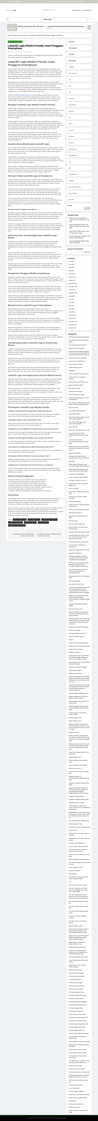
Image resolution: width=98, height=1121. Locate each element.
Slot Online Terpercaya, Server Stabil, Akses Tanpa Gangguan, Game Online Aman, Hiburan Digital (78, 890)
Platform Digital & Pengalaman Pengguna (79, 859)
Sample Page (47, 19)
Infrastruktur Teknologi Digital (76, 474)
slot (70, 79)
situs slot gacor (73, 73)
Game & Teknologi (73, 407)
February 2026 (72, 277)
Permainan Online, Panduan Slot (77, 843)
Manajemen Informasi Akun (76, 609)
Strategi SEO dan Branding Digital (77, 947)
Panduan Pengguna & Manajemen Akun (79, 693)
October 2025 (72, 289)
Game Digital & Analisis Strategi (77, 411)
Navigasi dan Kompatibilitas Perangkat (79, 627)
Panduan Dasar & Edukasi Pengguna (78, 667)
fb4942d (11, 51)
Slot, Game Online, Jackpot (76, 926)
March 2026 (72, 274)
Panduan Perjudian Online (75, 717)
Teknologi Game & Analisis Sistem (77, 1049)
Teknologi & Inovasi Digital (75, 982)
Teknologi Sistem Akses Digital (77, 1069)
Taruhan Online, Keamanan (75, 970)
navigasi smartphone (30, 522)
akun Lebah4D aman (34, 519)
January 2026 (72, 280)
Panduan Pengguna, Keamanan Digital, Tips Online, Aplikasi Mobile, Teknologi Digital (79, 708)
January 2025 (72, 318)
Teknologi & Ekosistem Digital (76, 976)
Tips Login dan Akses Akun (76, 1085)
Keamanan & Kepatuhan (75, 501)
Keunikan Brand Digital (74, 581)
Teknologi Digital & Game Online (77, 1027)
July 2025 (71, 299)
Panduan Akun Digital (74, 652)
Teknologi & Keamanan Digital (76, 986)
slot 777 (71, 124)
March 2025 (72, 312)
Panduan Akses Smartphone (15, 41)
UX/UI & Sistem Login (74, 1107)
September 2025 (73, 293)
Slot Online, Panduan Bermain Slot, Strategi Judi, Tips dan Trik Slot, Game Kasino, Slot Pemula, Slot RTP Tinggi (78, 896)
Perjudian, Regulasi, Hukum (76, 824)
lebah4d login (25, 95)
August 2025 (72, 296)
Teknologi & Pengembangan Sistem (78, 1005)
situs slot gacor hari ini (75, 187)
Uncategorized (72, 1101)
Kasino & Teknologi (74, 488)
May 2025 (71, 305)
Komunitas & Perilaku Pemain (76, 584)
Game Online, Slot (73, 427)
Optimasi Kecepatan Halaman (76, 636)
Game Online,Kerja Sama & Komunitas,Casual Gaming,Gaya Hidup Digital (78, 441)
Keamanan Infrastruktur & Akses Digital (79, 542)
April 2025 (71, 309)
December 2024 (73, 321)
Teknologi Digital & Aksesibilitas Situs (78, 1024)
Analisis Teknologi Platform (76, 364)
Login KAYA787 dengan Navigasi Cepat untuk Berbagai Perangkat (36, 26)
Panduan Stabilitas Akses (75, 757)
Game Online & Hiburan (75, 414)
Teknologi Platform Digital (75, 1065)
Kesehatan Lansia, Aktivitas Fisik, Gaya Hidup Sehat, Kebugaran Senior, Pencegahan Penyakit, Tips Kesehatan (79, 564)
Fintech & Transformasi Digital (76, 394)
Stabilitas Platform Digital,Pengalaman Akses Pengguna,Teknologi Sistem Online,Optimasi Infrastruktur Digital (78, 930)
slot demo (71, 136)
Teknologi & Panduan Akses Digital (78, 995)
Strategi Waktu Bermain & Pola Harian (78, 957)
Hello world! (87, 252)
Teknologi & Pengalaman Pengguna (78, 1001)
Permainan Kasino (73, 830)
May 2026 (71, 267)
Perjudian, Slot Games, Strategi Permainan (79, 827)
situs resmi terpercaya (74, 870)
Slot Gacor (71, 98)
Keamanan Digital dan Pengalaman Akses (79, 532)
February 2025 (72, 315)
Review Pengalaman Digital (76, 867)
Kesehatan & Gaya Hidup (75, 553)
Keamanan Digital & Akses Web (77, 524)
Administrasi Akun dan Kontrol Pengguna (79, 337)
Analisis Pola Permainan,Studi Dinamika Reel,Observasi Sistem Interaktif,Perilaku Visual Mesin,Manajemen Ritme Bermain (79, 353)
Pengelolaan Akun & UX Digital (76, 802)
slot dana (71, 142)
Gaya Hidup (72, 461)
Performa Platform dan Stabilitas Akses (79, 820)
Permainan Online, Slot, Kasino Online (78, 846)
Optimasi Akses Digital (74, 630)
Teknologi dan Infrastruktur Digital (77, 1020)
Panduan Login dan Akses (75, 673)
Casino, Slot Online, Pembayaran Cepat (79, 374)
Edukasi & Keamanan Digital (76, 385)
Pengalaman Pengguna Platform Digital (79, 799)
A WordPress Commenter (75, 252)
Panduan (71, 639)
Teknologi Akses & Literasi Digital (77, 1014)
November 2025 (73, 286)
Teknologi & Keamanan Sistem (76, 992)
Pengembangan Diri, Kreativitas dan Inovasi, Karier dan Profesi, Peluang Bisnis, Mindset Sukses (79, 807)
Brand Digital (72, 370)
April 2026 (71, 270)
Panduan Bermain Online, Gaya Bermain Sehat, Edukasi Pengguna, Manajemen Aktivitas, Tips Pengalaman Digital (79, 657)
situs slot (71, 130)
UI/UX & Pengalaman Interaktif (76, 1091)
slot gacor (71, 67)
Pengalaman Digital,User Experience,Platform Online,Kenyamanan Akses (79, 778)
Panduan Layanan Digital (75, 670)
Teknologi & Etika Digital (75, 979)
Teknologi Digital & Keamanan (76, 1030)
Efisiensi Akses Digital (74, 388)
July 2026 (71, 261)
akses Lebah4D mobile (20, 519)
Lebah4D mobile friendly (15, 522)
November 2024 (73, 324)
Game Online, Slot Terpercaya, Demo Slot (79, 430)
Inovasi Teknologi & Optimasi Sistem (78, 477)
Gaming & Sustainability (75, 453)
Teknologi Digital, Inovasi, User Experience (79, 1041)
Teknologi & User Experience (76, 1011)
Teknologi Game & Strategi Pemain (78, 1052)
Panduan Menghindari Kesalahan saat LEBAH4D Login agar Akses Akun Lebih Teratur (79, 226)
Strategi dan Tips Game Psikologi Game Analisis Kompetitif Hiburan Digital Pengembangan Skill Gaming (79, 937)
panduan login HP (43, 522)
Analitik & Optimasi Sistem (75, 367)
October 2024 (72, 328)
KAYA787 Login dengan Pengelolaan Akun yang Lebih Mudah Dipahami (77, 26)
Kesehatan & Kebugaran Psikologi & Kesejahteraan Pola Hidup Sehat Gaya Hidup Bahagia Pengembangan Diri (78, 558)
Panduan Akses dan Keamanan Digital (78, 643)
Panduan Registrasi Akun (75, 721)
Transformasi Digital (74, 1088)
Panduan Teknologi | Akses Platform (78, 765)
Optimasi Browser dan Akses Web (77, 633)
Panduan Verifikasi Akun (75, 768)
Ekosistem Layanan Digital (75, 391)
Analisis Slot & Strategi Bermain (77, 361)
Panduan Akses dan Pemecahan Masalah (79, 646)
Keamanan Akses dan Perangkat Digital (79, 509)
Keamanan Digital (73, 521)
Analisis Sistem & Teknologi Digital (78, 358)
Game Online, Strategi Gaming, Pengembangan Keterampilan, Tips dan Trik (79, 435)
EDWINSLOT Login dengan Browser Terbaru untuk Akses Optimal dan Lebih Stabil (62, 1)
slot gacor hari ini (73, 174)
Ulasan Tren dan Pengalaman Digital (78, 1097)
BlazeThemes (62, 1118)
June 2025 (71, 302)
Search (70, 205)
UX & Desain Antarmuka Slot (76, 1104)
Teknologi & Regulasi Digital (76, 1008)
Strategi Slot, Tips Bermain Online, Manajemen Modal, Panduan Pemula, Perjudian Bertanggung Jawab (78, 952)
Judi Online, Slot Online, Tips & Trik (78, 480)
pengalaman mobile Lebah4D (17, 525)
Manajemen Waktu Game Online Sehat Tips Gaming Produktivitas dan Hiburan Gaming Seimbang (79, 613)
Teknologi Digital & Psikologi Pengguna (79, 1033)
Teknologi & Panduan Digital (76, 998)
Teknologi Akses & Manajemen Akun (78, 1017)
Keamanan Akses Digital (75, 512)
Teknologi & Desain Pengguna (76, 973)
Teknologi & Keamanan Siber (76, 989)
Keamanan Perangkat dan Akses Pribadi (79, 550)
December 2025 (73, 283)
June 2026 (71, 264)
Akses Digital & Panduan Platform (77, 345)
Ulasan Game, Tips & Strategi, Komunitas (79, 1094)
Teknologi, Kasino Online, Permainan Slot (79, 1072)
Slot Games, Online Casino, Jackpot (78, 885)
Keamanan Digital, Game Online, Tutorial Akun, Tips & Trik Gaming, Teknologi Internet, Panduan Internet (79, 537)
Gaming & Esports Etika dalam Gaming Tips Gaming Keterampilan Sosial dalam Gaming (79, 448)
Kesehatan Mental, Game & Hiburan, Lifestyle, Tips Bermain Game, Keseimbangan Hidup (78, 571)
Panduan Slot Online (74, 732)
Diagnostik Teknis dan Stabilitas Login (78, 382)
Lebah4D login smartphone (49, 519)
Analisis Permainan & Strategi (76, 348)
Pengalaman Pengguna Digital (76, 796)
